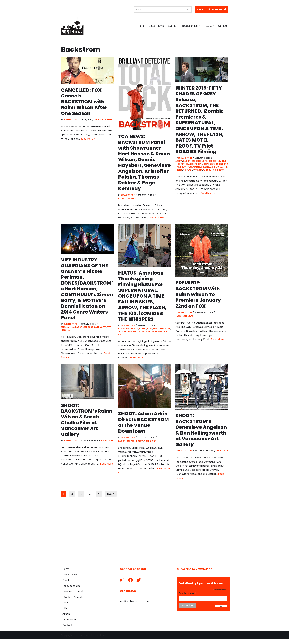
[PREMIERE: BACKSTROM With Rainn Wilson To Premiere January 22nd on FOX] (201, 250)
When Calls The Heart (213, 170)
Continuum (93, 327)
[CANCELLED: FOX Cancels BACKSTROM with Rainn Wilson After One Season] (87, 70)
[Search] (188, 9)
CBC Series (213, 161)
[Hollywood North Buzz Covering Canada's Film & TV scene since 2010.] (72, 26)
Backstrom (100, 119)
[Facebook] (130, 580)
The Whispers (157, 331)
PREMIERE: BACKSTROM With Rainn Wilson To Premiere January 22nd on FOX (198, 294)
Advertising (70, 619)
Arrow (178, 161)
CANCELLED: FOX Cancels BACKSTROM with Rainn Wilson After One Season (84, 102)
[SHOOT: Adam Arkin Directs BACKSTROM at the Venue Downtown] (144, 386)
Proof (183, 167)
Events (172, 25)
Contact (222, 25)
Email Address (187, 593)
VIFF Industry (137, 441)
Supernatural (125, 331)
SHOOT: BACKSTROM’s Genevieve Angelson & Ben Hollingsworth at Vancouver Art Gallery (201, 430)
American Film (67, 327)
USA (66, 602)
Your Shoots (150, 441)
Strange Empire (219, 167)
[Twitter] (138, 580)
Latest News (156, 25)
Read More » (87, 138)
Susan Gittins (70, 119)
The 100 (178, 170)
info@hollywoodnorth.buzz (135, 601)
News (109, 119)
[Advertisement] (144, 534)
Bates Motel (202, 161)
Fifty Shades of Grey (191, 164)
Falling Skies (132, 328)
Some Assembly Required (199, 167)
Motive (205, 164)
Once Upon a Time (161, 328)
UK (65, 608)
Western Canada (74, 591)
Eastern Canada (73, 597)
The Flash (187, 170)
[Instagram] (122, 580)
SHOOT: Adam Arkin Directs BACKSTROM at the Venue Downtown (143, 422)
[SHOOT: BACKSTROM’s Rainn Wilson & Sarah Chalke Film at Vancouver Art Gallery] (87, 381)
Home (141, 25)
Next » (110, 493)
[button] (199, 26)
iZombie (142, 328)
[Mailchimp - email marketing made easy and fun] (221, 606)
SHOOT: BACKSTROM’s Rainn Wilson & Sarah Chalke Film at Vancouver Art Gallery (86, 420)
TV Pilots (197, 170)
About (66, 613)
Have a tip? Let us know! (211, 9)
